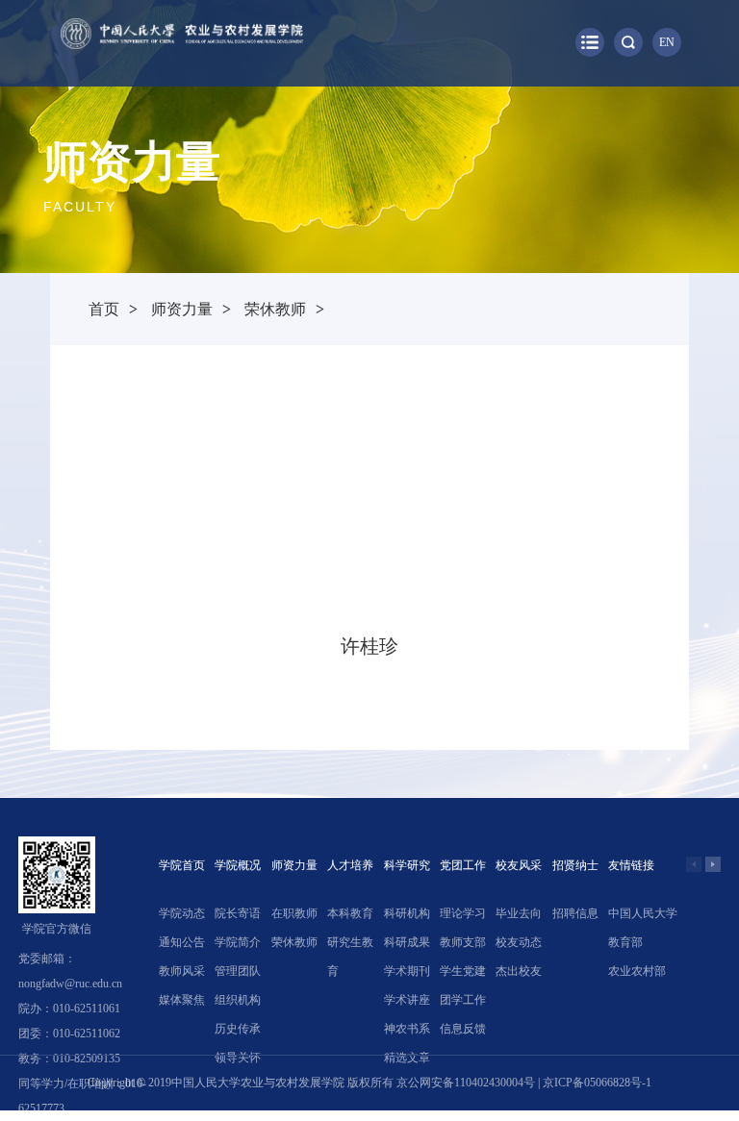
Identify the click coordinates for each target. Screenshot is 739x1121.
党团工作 (463, 865)
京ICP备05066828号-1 (597, 1082)
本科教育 (350, 913)
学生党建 (463, 971)
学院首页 (182, 865)
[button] (713, 864)
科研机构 (407, 913)
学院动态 (182, 913)
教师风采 (182, 971)
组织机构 (238, 1000)
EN (667, 42)
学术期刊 (407, 971)
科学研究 (407, 865)
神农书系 (407, 1028)
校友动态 (519, 942)
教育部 (625, 942)
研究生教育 (350, 956)
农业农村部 (637, 971)
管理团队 (238, 971)
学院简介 (238, 942)
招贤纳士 (575, 865)
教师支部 (463, 942)
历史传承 (238, 1028)
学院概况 (238, 865)
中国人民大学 (642, 913)
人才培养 (350, 865)
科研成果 (407, 942)
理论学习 (463, 913)
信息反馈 (463, 1028)
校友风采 (519, 865)
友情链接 (631, 865)
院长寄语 (238, 913)
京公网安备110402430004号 (465, 1082)
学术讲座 (407, 1000)
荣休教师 (275, 309)
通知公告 (182, 942)
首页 (104, 309)
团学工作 (463, 1000)
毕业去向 (519, 913)
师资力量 (182, 309)
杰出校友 (519, 971)
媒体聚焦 (182, 1000)
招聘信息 (575, 913)
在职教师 (294, 913)
